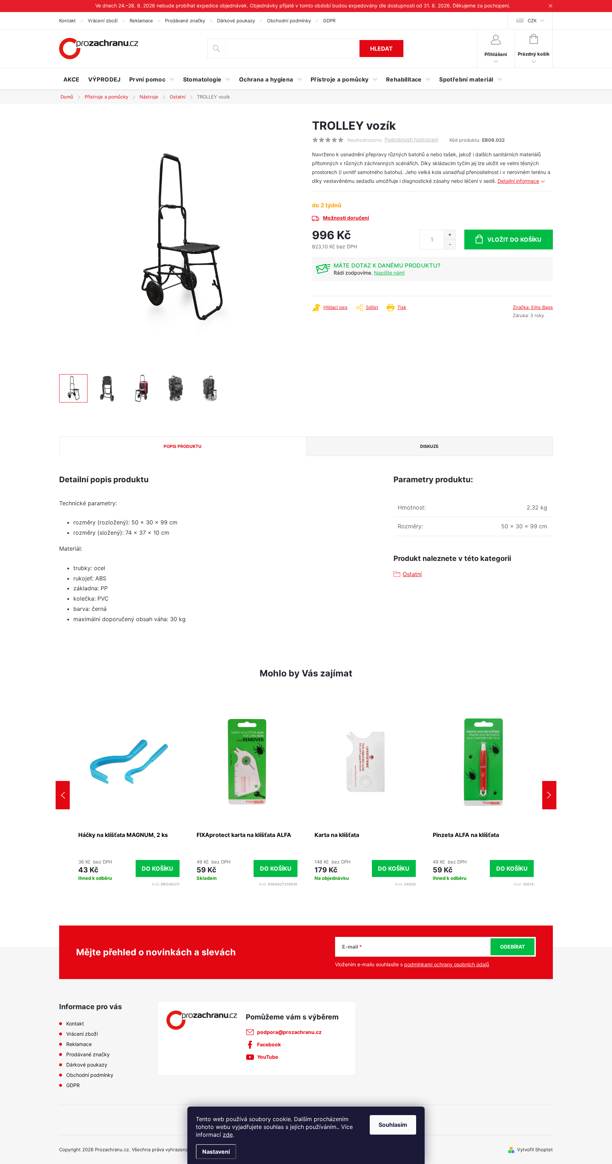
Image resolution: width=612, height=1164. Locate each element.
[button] (129, 868)
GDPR (329, 20)
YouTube (267, 1057)
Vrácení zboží (103, 20)
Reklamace (141, 20)
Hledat (381, 48)
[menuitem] (71, 79)
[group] (129, 795)
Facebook (269, 1044)
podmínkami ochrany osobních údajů (446, 964)
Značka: (533, 307)
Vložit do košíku (514, 239)
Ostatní (412, 574)
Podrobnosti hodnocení (411, 139)
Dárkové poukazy (236, 20)
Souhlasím (393, 1124)
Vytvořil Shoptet (535, 1149)
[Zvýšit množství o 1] (449, 235)
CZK (532, 20)
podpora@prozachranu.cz (289, 1032)
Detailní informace (518, 181)
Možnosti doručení (346, 218)
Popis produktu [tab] (183, 446)
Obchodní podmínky (289, 20)
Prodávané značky (185, 20)
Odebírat (512, 947)
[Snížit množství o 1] (449, 244)
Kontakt (67, 20)
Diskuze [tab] (429, 446)
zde (228, 1134)
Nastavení (216, 1151)
